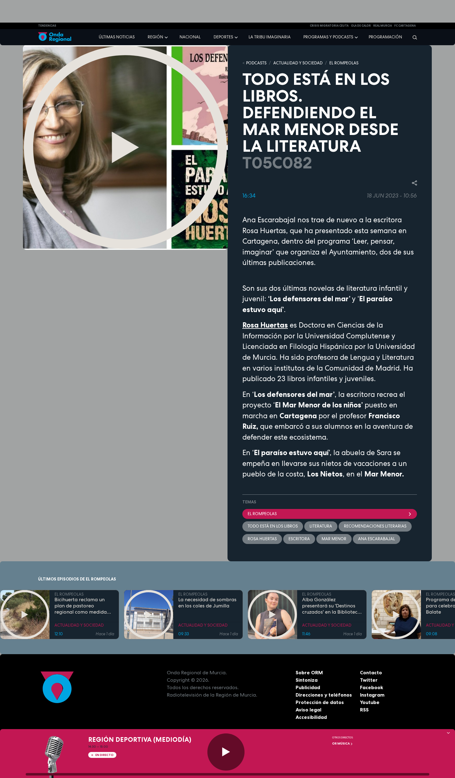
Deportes (223, 37)
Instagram (372, 695)
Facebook (371, 687)
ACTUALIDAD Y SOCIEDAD (298, 63)
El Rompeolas (262, 513)
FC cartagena (405, 26)
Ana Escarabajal (376, 538)
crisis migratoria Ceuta (329, 26)
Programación (385, 37)
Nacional (190, 37)
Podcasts (256, 63)
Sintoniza (307, 680)
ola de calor (361, 26)
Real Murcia (382, 26)
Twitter (369, 680)
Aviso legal (308, 709)
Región (155, 37)
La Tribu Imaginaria (270, 37)
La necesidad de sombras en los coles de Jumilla (207, 603)
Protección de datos (320, 702)
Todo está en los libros (273, 526)
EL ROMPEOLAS (343, 63)
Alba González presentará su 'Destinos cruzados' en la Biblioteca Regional (331, 606)
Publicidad (308, 687)
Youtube (369, 702)
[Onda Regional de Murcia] (54, 37)
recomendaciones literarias (375, 526)
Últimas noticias (117, 37)
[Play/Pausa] (226, 752)
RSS (364, 709)
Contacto (371, 672)
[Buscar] (413, 37)
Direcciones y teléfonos (324, 695)
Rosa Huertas (262, 538)
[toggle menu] (166, 37)
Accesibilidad (311, 717)
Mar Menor (334, 538)
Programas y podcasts (328, 37)
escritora (299, 538)
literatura (321, 526)
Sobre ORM (309, 672)
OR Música (341, 743)
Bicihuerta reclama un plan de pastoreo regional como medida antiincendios (80, 606)
